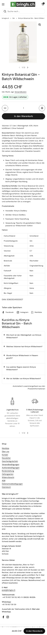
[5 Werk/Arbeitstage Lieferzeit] (34, 401)
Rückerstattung (8, 471)
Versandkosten (20, 92)
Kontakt (5, 455)
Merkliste (5, 448)
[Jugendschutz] (12, 401)
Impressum (6, 487)
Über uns (5, 451)
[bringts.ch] (23, 4)
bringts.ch (5, 18)
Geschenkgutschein (10, 461)
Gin (13, 18)
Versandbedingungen (10, 464)
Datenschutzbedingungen (12, 484)
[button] (42, 4)
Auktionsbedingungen (10, 468)
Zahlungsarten (7, 474)
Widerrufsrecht (8, 477)
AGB (3, 480)
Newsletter (6, 458)
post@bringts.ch (8, 590)
